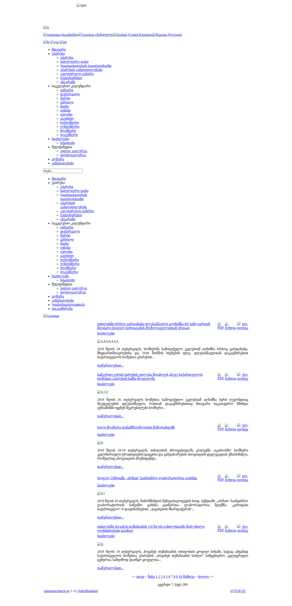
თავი (140, 576)
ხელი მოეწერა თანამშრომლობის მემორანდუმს (136, 427)
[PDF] (221, 327)
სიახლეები (106, 333)
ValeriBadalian (88, 591)
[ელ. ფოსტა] (242, 328)
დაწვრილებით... (110, 365)
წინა (151, 576)
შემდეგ (189, 576)
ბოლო (203, 576)
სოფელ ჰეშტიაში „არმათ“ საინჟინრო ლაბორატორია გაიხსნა (147, 478)
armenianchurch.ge (56, 591)
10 (180, 576)
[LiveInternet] (238, 591)
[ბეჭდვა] (230, 328)
